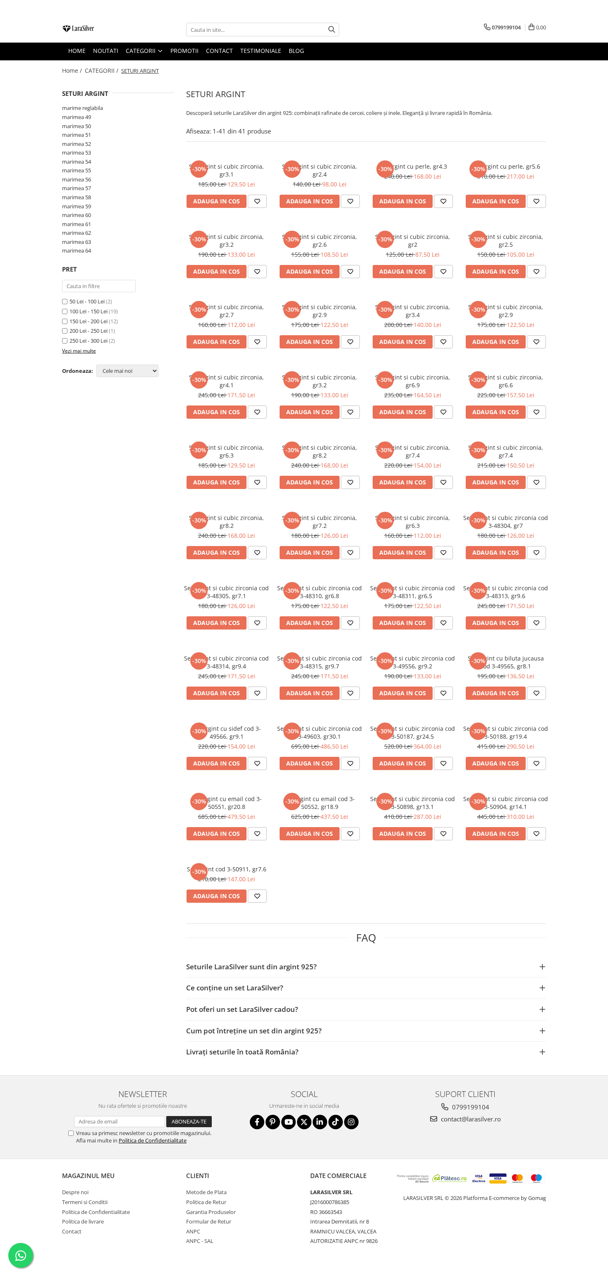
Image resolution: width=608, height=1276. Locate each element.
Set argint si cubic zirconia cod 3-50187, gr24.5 (412, 732)
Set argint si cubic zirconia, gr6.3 (226, 451)
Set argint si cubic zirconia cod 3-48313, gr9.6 (505, 592)
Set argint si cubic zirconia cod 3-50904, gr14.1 (505, 803)
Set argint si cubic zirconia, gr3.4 (412, 311)
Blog (296, 51)
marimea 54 (76, 161)
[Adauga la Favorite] (257, 201)
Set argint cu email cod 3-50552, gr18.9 (319, 803)
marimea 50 (76, 126)
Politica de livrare (83, 1221)
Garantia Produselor (211, 1212)
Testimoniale (260, 51)
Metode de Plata (206, 1192)
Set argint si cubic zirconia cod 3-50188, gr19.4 (505, 732)
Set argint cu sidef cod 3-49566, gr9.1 (226, 732)
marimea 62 (76, 232)
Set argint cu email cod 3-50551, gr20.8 (226, 803)
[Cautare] (331, 29)
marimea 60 (76, 215)
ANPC (193, 1231)
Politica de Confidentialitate (153, 1140)
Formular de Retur (208, 1221)
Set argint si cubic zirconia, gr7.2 (319, 521)
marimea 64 (76, 250)
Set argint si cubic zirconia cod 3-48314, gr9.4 (226, 662)
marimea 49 (76, 117)
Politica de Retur (206, 1202)
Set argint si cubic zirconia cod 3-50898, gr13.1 (412, 803)
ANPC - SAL (199, 1241)
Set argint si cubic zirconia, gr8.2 (319, 451)
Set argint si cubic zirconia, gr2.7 (226, 311)
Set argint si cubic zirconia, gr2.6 (319, 240)
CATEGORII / (102, 70)
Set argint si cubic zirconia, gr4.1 (226, 381)
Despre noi (75, 1192)
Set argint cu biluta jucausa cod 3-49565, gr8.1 (506, 662)
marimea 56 (76, 179)
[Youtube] (288, 1122)
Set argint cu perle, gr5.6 (506, 166)
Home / (73, 70)
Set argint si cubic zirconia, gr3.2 (226, 240)
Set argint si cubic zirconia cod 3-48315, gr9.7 (319, 662)
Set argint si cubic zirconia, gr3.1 (226, 170)
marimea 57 (76, 188)
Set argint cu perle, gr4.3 (412, 166)
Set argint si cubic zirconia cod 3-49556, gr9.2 (412, 662)
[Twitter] (304, 1122)
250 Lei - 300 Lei (88, 340)
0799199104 (469, 1107)
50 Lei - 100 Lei (87, 301)
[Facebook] (257, 1122)
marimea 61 (76, 224)
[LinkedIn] (320, 1122)
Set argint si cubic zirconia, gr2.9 (319, 311)
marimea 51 (76, 134)
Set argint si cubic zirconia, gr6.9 (412, 381)
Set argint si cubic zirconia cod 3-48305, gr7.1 (226, 592)
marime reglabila (82, 108)
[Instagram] (351, 1122)
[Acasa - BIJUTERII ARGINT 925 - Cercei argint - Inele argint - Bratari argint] (103, 29)
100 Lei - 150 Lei (88, 311)
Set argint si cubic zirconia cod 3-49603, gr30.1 (319, 732)
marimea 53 (76, 152)
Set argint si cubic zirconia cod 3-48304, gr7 (505, 521)
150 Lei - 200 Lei (88, 321)
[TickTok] (335, 1122)
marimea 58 (76, 197)
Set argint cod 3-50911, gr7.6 (226, 869)
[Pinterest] (273, 1122)
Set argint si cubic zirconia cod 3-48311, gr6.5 (412, 592)
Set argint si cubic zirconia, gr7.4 (412, 451)
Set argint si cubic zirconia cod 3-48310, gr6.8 (319, 592)
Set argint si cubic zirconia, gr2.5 (505, 240)
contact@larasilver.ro (470, 1119)
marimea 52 (76, 144)
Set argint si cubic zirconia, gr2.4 (319, 170)
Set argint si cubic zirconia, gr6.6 (505, 381)
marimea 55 (76, 170)
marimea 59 (76, 206)
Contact (71, 1231)
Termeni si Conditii (85, 1202)
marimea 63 (76, 242)
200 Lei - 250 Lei (88, 330)
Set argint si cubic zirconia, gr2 (412, 240)
